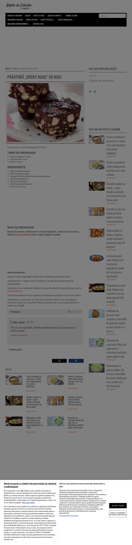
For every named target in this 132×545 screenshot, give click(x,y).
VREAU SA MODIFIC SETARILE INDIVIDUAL (118, 514)
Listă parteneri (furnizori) (68, 516)
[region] (66, 512)
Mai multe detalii (28, 503)
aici (24, 525)
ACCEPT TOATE (118, 506)
